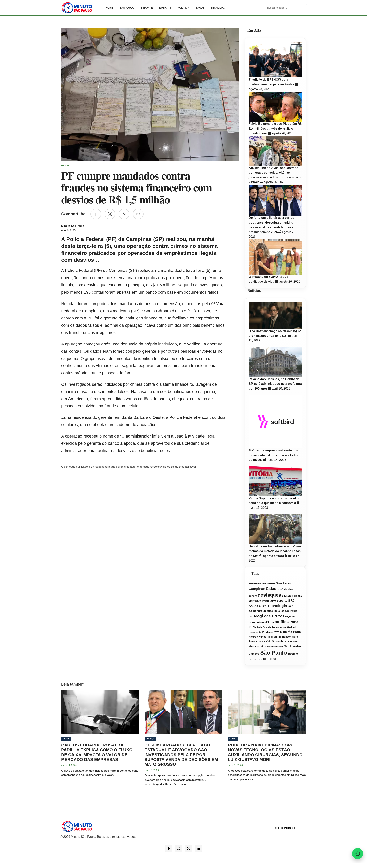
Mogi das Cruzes (269, 616)
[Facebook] (168, 848)
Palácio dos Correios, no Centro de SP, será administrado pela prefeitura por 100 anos (275, 384)
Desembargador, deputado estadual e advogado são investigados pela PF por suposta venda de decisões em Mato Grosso (181, 755)
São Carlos (254, 646)
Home (109, 7)
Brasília (288, 584)
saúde (267, 641)
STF (287, 641)
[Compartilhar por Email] (138, 214)
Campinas (257, 589)
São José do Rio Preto (271, 646)
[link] (81, 7)
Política (183, 7)
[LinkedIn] (198, 848)
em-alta (298, 596)
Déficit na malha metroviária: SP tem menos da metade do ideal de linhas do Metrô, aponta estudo (275, 551)
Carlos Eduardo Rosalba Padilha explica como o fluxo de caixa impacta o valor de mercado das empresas (96, 752)
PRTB (276, 632)
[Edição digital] (261, 7)
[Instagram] (178, 848)
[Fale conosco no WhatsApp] (357, 853)
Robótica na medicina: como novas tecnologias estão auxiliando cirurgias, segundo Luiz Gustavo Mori (265, 752)
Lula (251, 616)
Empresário (255, 601)
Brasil (280, 583)
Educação (287, 596)
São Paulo (127, 7)
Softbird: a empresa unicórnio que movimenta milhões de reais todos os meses (273, 455)
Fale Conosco (284, 828)
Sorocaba (278, 641)
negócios (290, 616)
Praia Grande (264, 627)
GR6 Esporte (278, 600)
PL (268, 622)
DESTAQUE (269, 659)
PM (272, 622)
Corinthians (287, 589)
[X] (188, 848)
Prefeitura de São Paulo (284, 627)
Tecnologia (219, 7)
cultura (253, 596)
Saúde (200, 7)
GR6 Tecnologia (273, 606)
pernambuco (257, 622)
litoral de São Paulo (285, 610)
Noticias (165, 7)
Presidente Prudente (261, 632)
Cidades (273, 589)
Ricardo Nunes (257, 636)
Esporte (147, 7)
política (281, 621)
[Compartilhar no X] (110, 214)
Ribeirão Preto (290, 632)
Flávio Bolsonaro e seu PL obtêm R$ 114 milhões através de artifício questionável (275, 128)
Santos (259, 641)
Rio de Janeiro (274, 637)
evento (265, 601)
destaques (269, 595)
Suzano (294, 641)
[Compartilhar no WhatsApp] (124, 214)
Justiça (268, 610)
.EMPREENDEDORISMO (262, 583)
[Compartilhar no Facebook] (95, 214)
